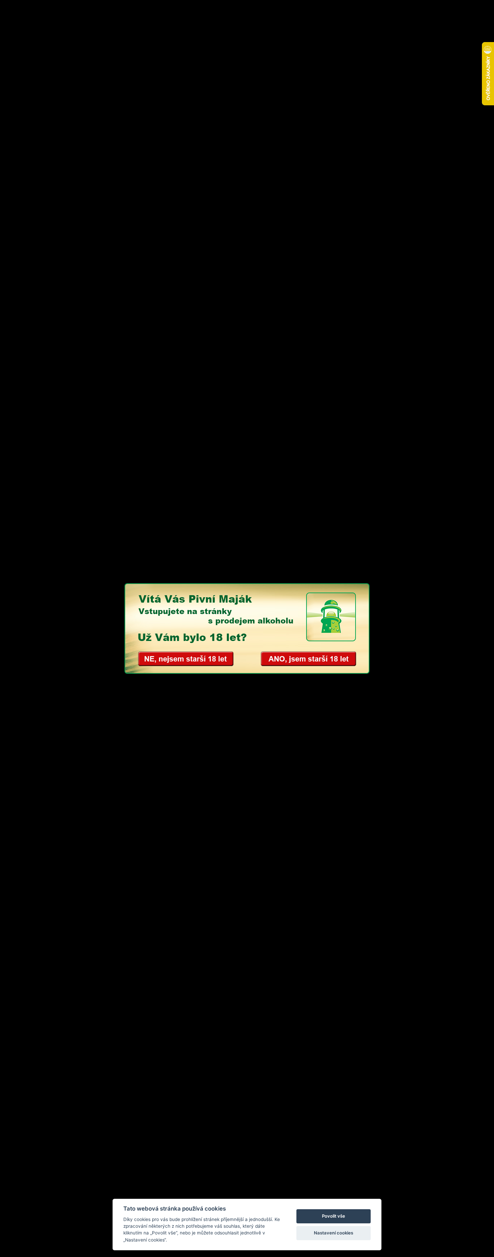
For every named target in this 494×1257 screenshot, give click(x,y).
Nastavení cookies (333, 1232)
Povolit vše (333, 1216)
